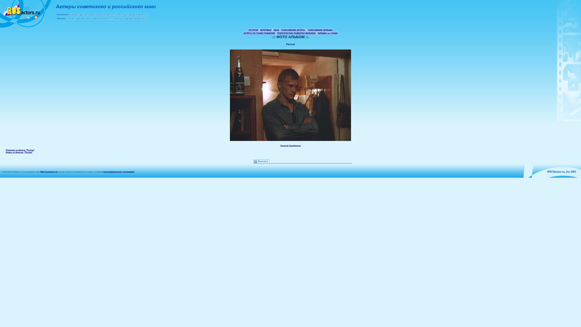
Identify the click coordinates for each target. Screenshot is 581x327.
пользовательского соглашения (118, 172)
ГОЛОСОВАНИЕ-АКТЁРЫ (293, 30)
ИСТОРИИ (253, 30)
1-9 (142, 19)
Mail (28, 18)
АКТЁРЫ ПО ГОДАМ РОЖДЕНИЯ (259, 33)
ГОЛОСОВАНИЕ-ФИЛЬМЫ (320, 30)
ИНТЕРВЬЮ (265, 30)
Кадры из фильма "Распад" (19, 152)
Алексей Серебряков (290, 146)
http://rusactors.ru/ (49, 172)
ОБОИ (276, 30)
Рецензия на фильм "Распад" (20, 150)
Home (24, 18)
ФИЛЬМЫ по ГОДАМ (328, 33)
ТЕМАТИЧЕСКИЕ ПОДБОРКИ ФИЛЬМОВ (296, 33)
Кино (22, 9)
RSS (36, 17)
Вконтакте (263, 161)
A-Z (145, 15)
